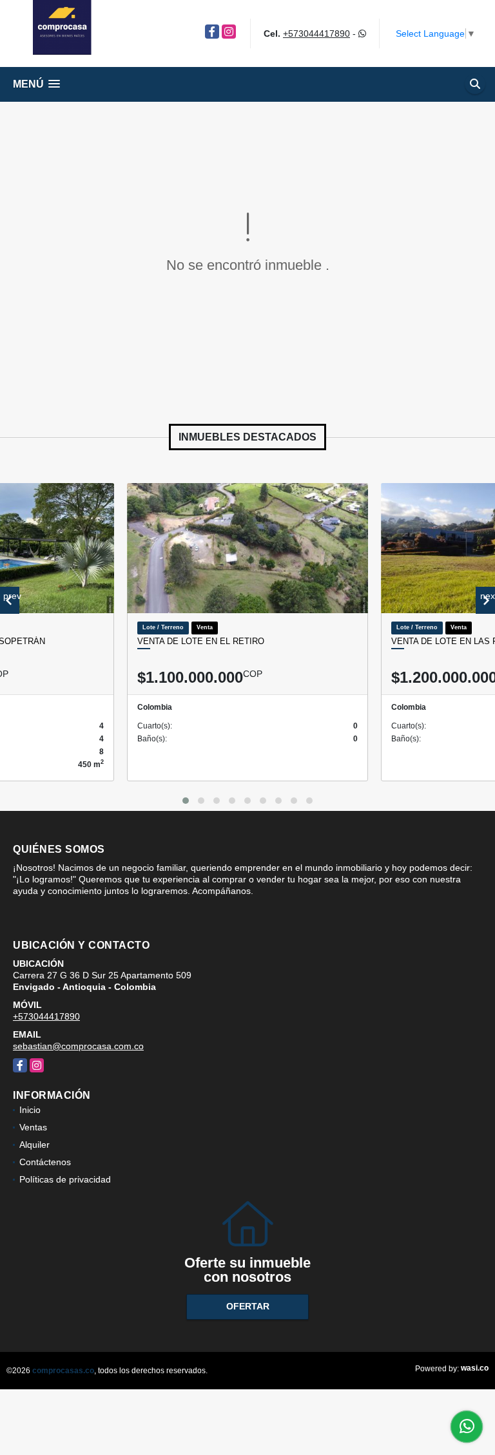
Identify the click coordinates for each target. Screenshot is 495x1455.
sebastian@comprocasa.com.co (78, 1046)
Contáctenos (45, 1162)
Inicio (30, 1110)
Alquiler (34, 1144)
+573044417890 (316, 33)
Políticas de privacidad (65, 1179)
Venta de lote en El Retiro (200, 641)
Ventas (33, 1127)
